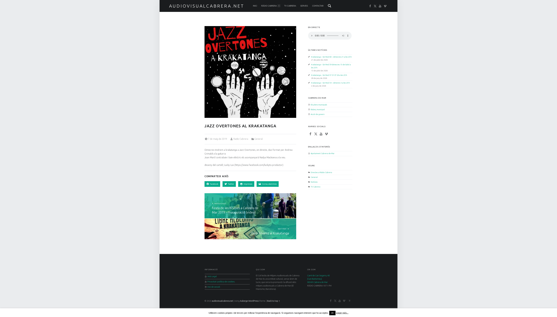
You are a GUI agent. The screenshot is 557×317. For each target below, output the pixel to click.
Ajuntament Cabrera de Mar (322, 153)
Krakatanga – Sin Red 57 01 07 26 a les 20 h (329, 75)
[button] (250, 72)
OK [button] (332, 313)
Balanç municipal (318, 109)
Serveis (304, 6)
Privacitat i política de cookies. (221, 281)
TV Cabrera (290, 6)
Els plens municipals (319, 105)
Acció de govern (317, 114)
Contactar (317, 6)
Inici (255, 6)
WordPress (253, 301)
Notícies (314, 182)
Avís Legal (212, 276)
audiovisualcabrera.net (206, 5)
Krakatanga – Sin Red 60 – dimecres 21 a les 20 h (331, 57)
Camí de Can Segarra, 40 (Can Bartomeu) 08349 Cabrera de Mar (318, 279)
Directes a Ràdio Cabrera (321, 172)
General (259, 139)
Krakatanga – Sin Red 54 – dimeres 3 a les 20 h (330, 83)
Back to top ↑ (273, 301)
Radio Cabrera (240, 139)
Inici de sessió (213, 287)
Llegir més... (342, 313)
